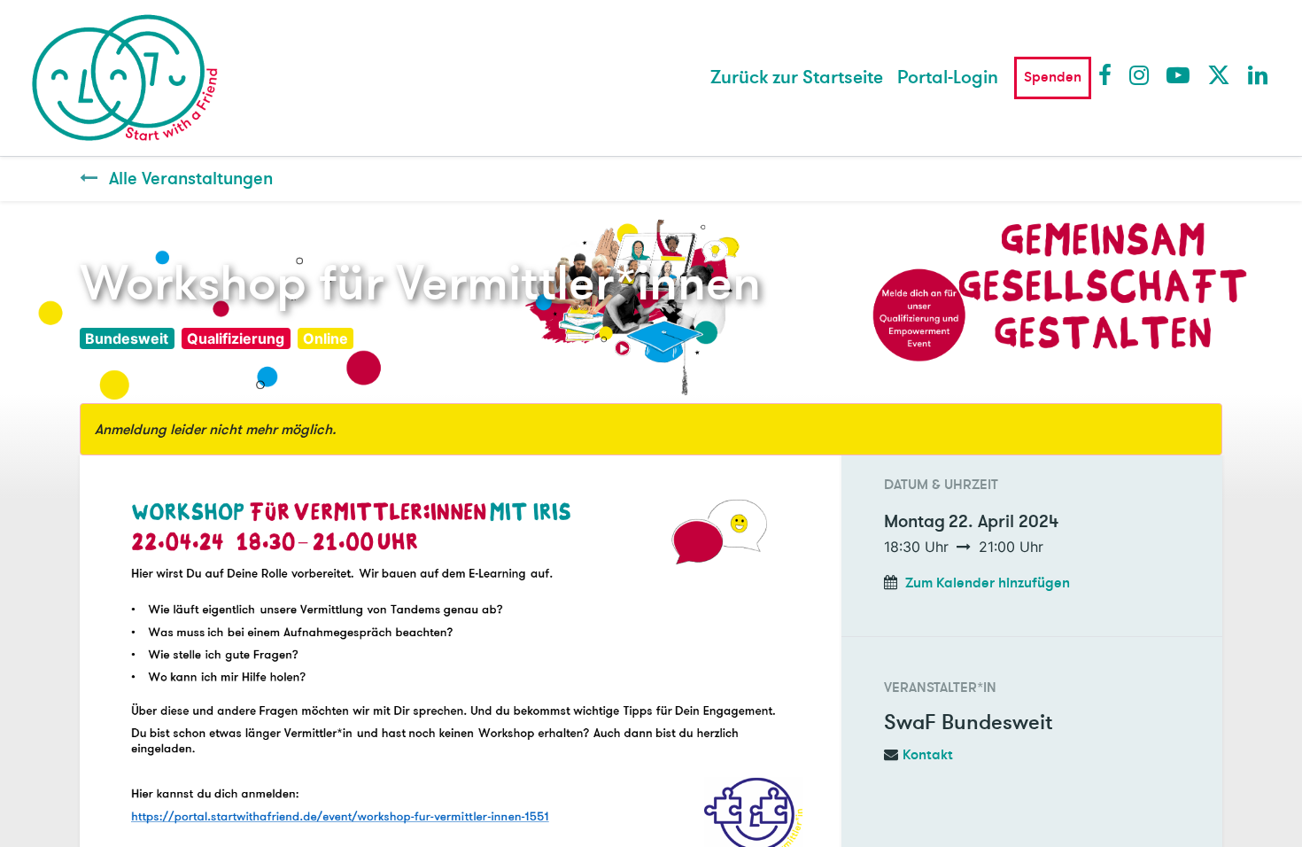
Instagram (1140, 74)
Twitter (1218, 74)
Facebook (1109, 74)
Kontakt (928, 755)
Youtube (1177, 74)
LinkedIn (1258, 74)
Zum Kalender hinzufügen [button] (987, 583)
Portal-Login (947, 77)
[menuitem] (796, 78)
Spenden (1052, 77)
